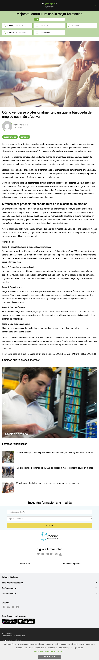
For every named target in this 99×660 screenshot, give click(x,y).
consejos (24, 137)
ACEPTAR (50, 656)
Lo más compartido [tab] (72, 563)
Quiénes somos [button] (9, 588)
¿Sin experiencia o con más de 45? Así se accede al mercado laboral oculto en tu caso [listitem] (54, 468)
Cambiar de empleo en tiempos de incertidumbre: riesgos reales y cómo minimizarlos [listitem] (54, 452)
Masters (75, 26)
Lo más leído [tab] (24, 563)
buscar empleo (10, 137)
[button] (95, 4)
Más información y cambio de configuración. (49, 651)
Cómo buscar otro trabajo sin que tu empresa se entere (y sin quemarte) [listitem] (48, 483)
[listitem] (8, 462)
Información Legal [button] (10, 577)
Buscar (49, 525)
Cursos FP (44, 26)
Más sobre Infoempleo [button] (12, 582)
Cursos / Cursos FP (15, 26)
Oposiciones (45, 33)
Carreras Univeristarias (16, 33)
